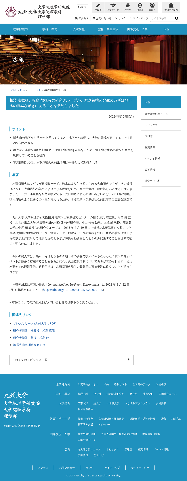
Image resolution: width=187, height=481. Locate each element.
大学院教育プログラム (137, 403)
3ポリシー (104, 424)
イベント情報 (152, 158)
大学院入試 (113, 403)
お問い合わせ (103, 18)
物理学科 (83, 393)
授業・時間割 (85, 418)
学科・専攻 (49, 29)
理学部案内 (20, 29)
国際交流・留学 (137, 29)
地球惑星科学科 (116, 393)
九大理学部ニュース (156, 114)
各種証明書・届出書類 (111, 418)
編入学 (97, 403)
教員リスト (120, 384)
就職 (163, 418)
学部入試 (83, 403)
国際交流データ (87, 440)
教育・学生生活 (108, 29)
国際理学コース (168, 393)
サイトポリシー (140, 467)
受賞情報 (150, 147)
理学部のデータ (141, 384)
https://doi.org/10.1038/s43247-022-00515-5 (73, 290)
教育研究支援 (85, 424)
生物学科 (148, 393)
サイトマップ (140, 18)
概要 (106, 384)
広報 (166, 29)
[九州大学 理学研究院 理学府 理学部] (38, 12)
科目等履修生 (85, 409)
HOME (13, 90)
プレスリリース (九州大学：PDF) (34, 323)
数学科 (134, 393)
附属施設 (161, 384)
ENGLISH (82, 7)
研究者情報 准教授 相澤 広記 (34, 331)
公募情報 (150, 169)
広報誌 (148, 136)
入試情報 (79, 29)
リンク (121, 18)
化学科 (97, 393)
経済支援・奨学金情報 (142, 418)
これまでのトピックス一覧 (29, 360)
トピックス (34, 90)
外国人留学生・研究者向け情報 (119, 434)
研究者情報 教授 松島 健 (31, 338)
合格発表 (161, 403)
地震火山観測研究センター (30, 345)
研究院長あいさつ (88, 384)
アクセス (83, 18)
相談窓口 (176, 418)
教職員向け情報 (151, 434)
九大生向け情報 (87, 434)
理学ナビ (151, 180)
